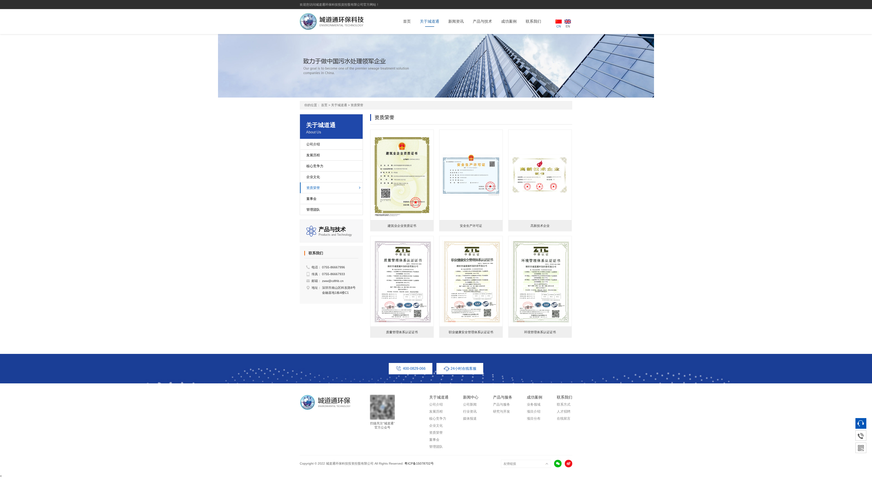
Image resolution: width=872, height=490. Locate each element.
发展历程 (313, 155)
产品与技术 (482, 21)
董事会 (311, 199)
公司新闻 (470, 404)
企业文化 (313, 177)
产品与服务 (501, 404)
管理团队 (313, 209)
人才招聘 (563, 411)
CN (558, 26)
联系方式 (563, 404)
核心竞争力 (314, 166)
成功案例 (509, 21)
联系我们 (533, 21)
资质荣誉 (357, 105)
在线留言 (563, 418)
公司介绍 (313, 144)
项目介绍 (533, 411)
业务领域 (533, 404)
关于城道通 (429, 21)
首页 (407, 21)
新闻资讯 (456, 21)
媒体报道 (470, 418)
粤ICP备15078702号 (419, 463)
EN (568, 26)
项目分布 (533, 418)
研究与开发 (501, 411)
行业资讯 (470, 411)
